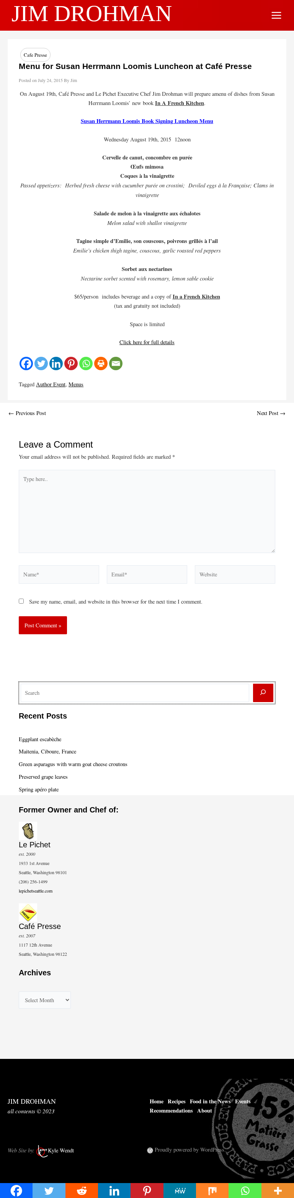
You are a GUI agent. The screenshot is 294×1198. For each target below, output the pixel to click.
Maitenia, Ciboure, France (47, 751)
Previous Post (27, 413)
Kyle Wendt (61, 1150)
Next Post (271, 413)
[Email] (115, 363)
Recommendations (171, 1110)
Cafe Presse (35, 54)
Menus (76, 384)
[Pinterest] (71, 363)
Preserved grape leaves (43, 776)
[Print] (101, 363)
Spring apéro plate (39, 789)
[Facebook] (26, 363)
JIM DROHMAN (91, 13)
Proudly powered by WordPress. (190, 1149)
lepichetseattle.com (35, 891)
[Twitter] (41, 363)
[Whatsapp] (86, 363)
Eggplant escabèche (40, 739)
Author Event (50, 384)
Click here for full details (147, 342)
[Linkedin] (56, 363)
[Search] (263, 693)
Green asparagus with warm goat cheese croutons (73, 764)
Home (156, 1101)
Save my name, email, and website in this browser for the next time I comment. (116, 601)
